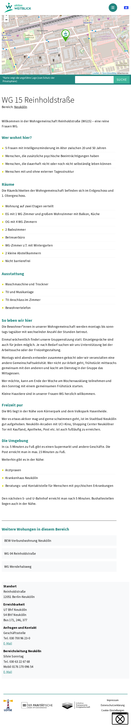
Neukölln (20, 107)
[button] (65, 35)
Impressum (113, 700)
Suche (122, 80)
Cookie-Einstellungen (112, 710)
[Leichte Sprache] (126, 8)
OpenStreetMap (109, 73)
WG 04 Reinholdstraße (20, 553)
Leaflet (96, 73)
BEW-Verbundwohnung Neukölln (27, 541)
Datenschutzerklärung (113, 705)
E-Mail (7, 643)
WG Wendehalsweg (18, 566)
